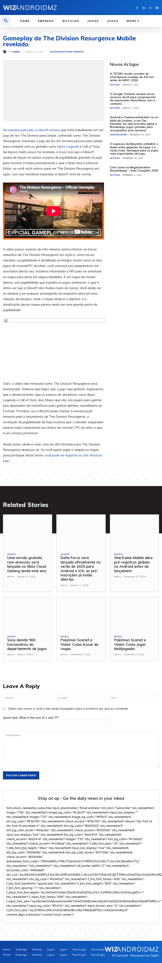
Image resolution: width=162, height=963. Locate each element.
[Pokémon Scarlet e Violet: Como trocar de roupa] (81, 614)
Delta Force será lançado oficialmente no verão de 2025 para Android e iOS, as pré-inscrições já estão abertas (81, 568)
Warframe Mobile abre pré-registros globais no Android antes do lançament (133, 564)
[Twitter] (150, 7)
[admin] (5, 52)
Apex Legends (68, 146)
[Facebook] (137, 7)
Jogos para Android (71, 52)
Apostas (115, 158)
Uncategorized (118, 134)
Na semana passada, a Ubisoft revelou (31, 130)
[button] (6, 21)
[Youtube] (157, 7)
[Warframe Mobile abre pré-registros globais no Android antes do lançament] (134, 532)
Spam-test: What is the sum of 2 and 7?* (31, 717)
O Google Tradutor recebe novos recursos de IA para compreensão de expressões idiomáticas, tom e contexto (133, 99)
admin (16, 52)
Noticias (115, 85)
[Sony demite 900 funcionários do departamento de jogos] (27, 614)
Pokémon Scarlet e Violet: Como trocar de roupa (80, 644)
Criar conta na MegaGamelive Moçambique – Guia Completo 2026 (134, 168)
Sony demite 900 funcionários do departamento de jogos (27, 644)
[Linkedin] (144, 7)
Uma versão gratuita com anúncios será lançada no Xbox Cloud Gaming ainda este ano (26, 564)
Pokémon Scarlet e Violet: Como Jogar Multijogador (130, 644)
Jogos (54, 52)
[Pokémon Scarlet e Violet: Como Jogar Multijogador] (134, 614)
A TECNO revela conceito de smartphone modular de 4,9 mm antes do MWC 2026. (132, 77)
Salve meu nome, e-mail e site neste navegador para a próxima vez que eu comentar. (68, 708)
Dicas (64, 637)
